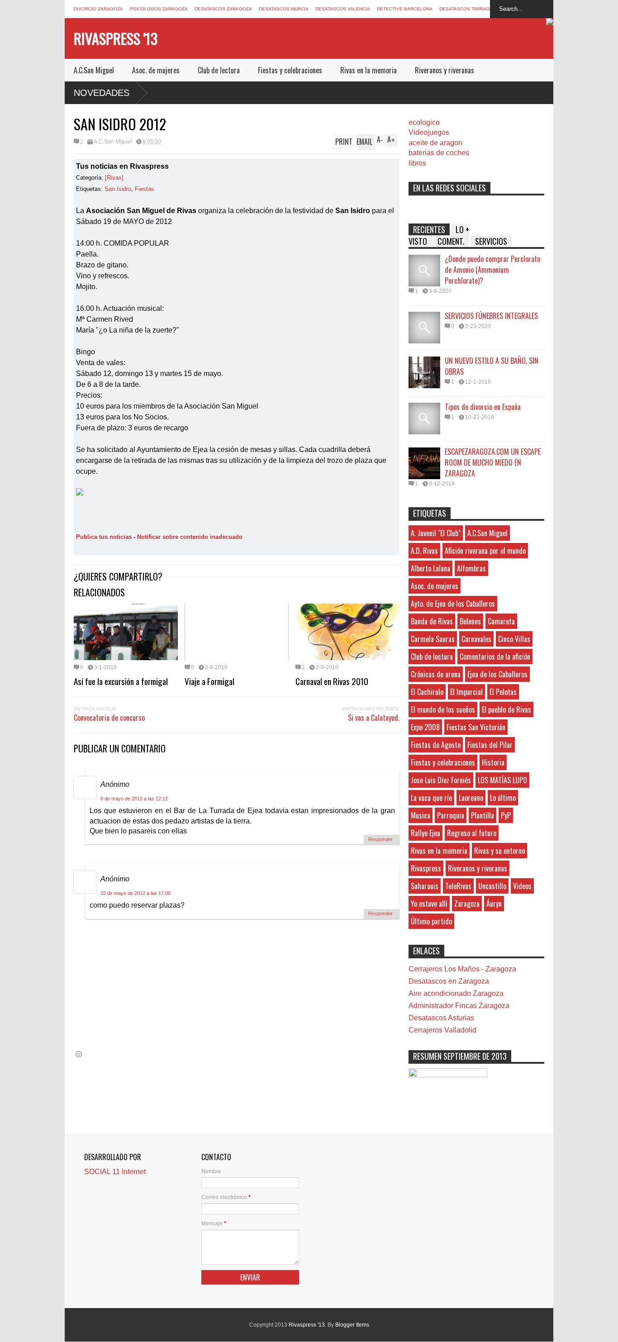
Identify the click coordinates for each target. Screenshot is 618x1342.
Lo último (503, 797)
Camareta (501, 621)
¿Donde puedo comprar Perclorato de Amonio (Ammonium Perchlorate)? (492, 269)
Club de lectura (219, 70)
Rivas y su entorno (499, 850)
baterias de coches (439, 153)
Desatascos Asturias (441, 1018)
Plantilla (482, 815)
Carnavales (476, 638)
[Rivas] (114, 177)
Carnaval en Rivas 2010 (331, 681)
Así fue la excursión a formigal (121, 681)
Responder (380, 839)
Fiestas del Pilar (490, 744)
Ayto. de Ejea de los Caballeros (453, 603)
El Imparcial (466, 691)
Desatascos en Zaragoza (449, 981)
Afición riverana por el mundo (485, 550)
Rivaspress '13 (115, 38)
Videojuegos (429, 132)
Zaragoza (467, 903)
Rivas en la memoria (368, 70)
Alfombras (471, 568)
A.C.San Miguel (94, 70)
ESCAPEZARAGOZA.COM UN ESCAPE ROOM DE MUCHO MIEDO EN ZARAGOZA (493, 462)
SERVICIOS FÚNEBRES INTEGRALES (491, 315)
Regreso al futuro (471, 833)
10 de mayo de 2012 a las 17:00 (135, 893)
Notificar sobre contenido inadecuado (189, 536)
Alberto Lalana (430, 568)
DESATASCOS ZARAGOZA (223, 8)
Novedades (101, 93)
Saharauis (424, 885)
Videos (522, 885)
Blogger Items (352, 1325)
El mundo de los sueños (443, 709)
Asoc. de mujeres (156, 70)
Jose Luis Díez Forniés (441, 780)
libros (417, 163)
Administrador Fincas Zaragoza (459, 1005)
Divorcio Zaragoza (98, 8)
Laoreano (471, 797)
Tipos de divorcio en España (483, 406)
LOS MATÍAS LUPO (502, 780)
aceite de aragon (435, 143)
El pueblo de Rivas (506, 709)
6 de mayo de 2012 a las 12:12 (134, 798)
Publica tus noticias (104, 536)
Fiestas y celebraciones (290, 70)
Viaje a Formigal (209, 681)
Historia (493, 762)
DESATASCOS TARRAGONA (469, 8)
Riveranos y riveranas (444, 70)
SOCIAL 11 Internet (115, 1171)
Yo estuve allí (429, 903)
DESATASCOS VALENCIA (342, 8)
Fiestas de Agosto (436, 744)
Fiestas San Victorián (476, 727)
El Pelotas (503, 691)
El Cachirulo (427, 691)
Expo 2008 (425, 727)
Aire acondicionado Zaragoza (456, 993)
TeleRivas (458, 885)
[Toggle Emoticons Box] (79, 1054)
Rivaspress (426, 868)
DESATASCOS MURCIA (284, 8)
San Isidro (118, 189)
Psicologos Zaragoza (159, 8)
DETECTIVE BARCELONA (405, 8)
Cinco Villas (514, 638)
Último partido (431, 921)
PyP (506, 815)
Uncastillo (492, 885)
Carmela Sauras (433, 638)
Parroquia (450, 815)
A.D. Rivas (424, 550)
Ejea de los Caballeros (497, 674)
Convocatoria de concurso (109, 717)
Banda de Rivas (432, 621)
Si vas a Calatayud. (373, 717)
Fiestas (144, 189)
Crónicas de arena (436, 674)
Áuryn (494, 903)
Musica (420, 815)
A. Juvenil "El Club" (436, 533)
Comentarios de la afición (495, 656)
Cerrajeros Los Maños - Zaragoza (462, 969)
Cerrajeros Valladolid (442, 1030)
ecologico (424, 122)
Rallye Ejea (425, 833)
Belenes (470, 621)
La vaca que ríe (431, 797)
